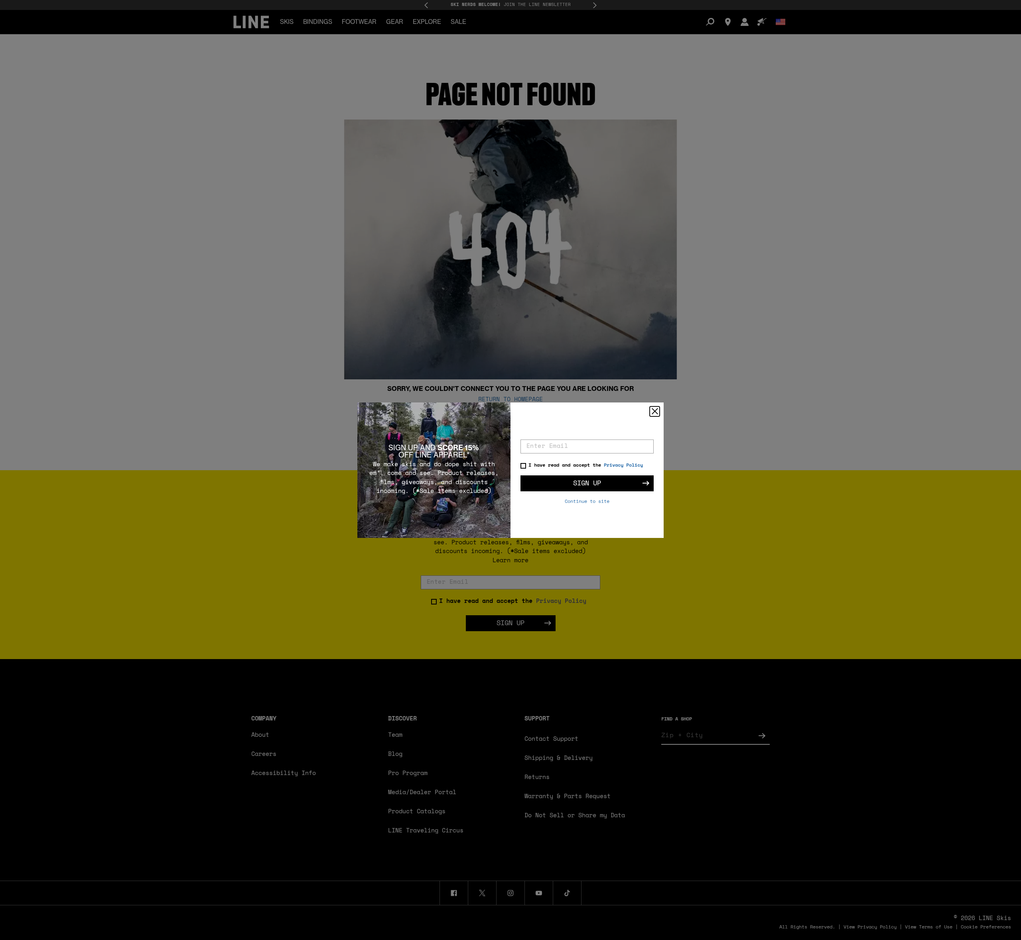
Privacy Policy (623, 465)
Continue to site (587, 501)
